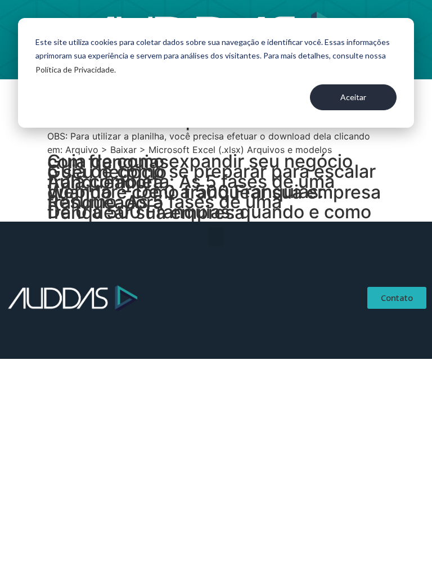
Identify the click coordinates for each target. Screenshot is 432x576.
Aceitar (353, 97)
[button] (216, 236)
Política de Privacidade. (75, 69)
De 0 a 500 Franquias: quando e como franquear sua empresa (209, 212)
